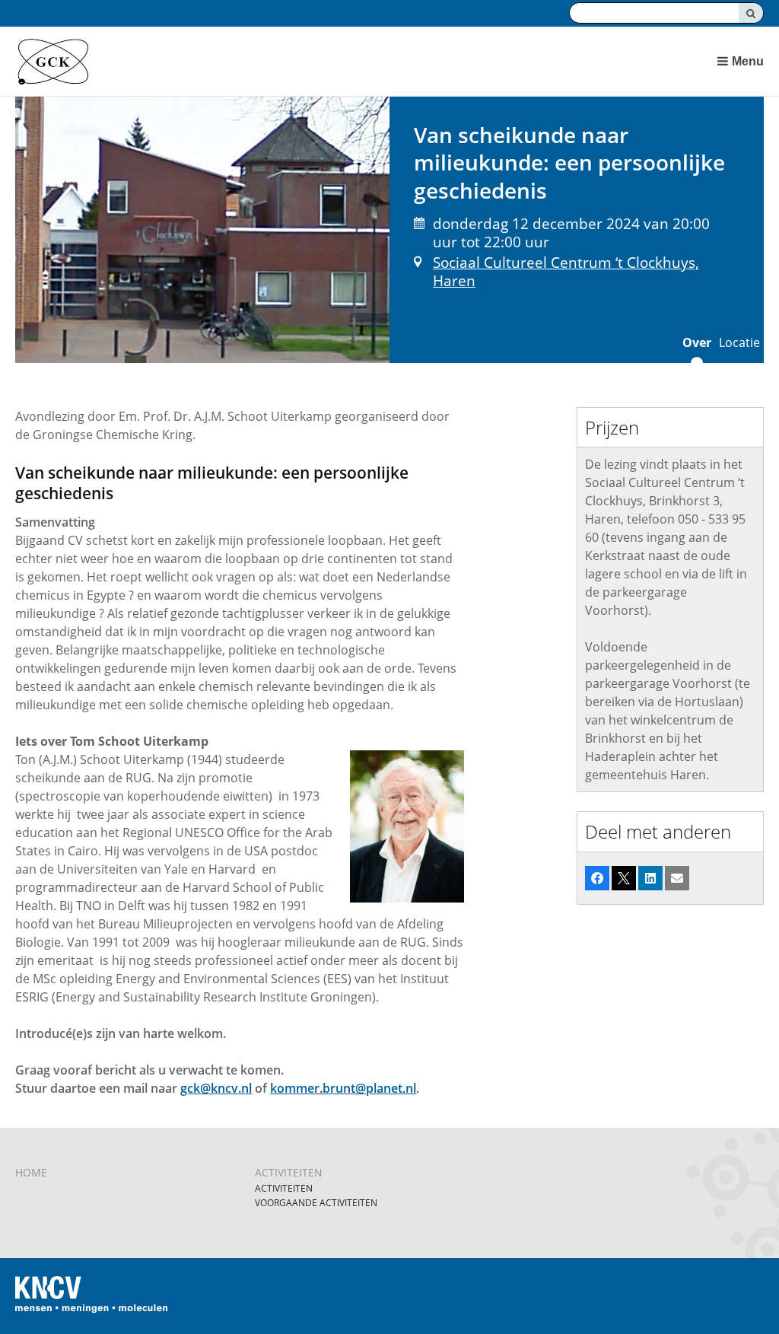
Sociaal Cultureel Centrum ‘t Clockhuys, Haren (566, 271)
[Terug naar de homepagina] (313, 61)
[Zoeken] (751, 13)
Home (31, 1172)
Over (696, 342)
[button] (597, 878)
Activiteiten (289, 1172)
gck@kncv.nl (216, 1088)
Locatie (739, 342)
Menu (747, 61)
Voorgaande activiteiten (316, 1202)
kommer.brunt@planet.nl (343, 1088)
